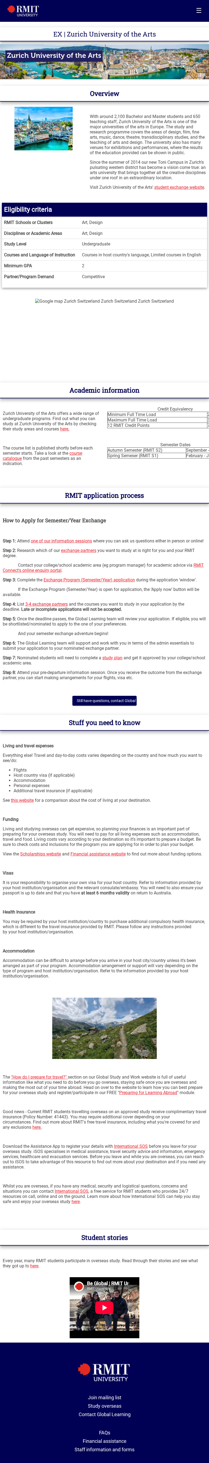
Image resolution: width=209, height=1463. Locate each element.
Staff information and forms (104, 1449)
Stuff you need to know (104, 722)
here (76, 1201)
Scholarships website (40, 854)
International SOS (131, 1146)
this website (22, 800)
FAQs (104, 1432)
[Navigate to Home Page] (23, 11)
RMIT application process (104, 495)
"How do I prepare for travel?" (39, 1077)
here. (64, 429)
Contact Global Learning (105, 1414)
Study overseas (104, 1406)
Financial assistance (105, 1441)
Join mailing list (104, 1397)
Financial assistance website (98, 854)
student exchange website (179, 187)
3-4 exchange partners (46, 604)
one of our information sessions (61, 541)
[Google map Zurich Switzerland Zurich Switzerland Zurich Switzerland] (104, 338)
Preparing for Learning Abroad (148, 1092)
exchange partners (78, 550)
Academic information (104, 390)
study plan (112, 657)
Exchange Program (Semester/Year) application (89, 579)
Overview (104, 93)
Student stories (104, 1237)
